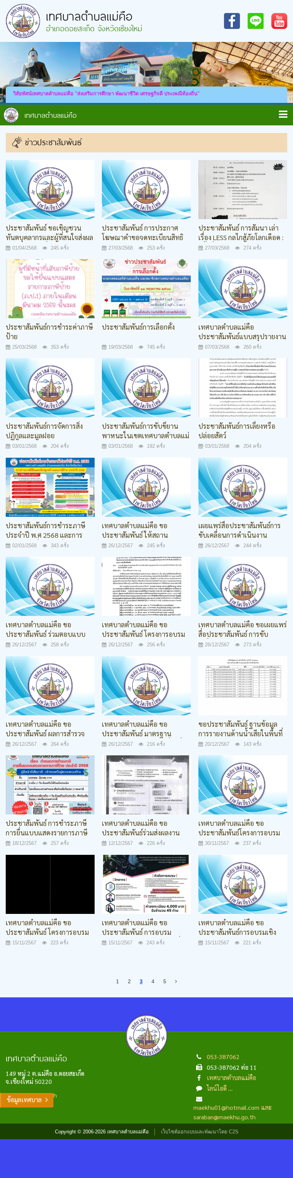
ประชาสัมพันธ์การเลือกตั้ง (138, 326)
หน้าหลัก (40, 115)
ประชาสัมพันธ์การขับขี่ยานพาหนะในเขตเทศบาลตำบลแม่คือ (145, 436)
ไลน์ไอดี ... (220, 1088)
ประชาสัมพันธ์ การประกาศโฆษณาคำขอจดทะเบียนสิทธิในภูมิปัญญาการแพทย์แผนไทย (146, 237)
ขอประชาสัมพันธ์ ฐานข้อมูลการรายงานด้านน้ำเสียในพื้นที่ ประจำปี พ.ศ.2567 (240, 734)
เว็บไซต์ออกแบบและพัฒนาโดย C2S (199, 1132)
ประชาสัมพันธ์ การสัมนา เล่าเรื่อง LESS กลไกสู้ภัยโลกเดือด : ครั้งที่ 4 (240, 237)
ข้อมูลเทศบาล (24, 1100)
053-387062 (223, 1057)
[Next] (176, 981)
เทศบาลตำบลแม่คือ (231, 1078)
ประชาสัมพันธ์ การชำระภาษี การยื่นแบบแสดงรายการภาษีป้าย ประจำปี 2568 (47, 833)
